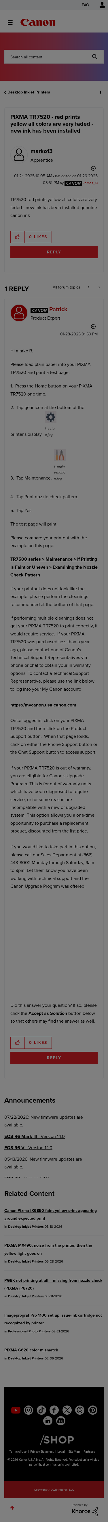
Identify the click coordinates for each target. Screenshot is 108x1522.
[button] (99, 8)
